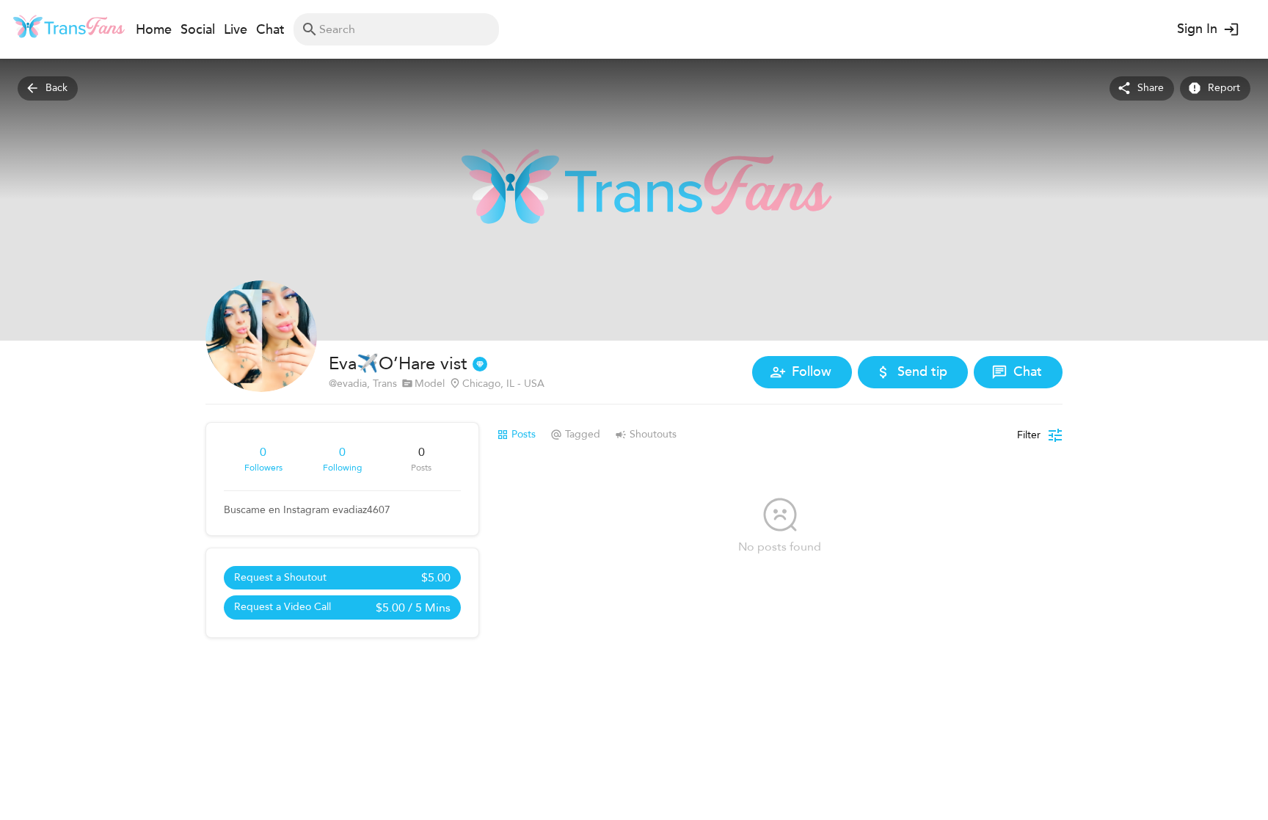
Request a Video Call (342, 608)
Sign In (1197, 29)
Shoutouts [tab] (653, 434)
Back (56, 88)
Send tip (922, 372)
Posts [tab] (523, 434)
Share (1150, 88)
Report (1224, 88)
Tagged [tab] (582, 434)
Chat (1027, 372)
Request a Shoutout (342, 578)
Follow (811, 372)
